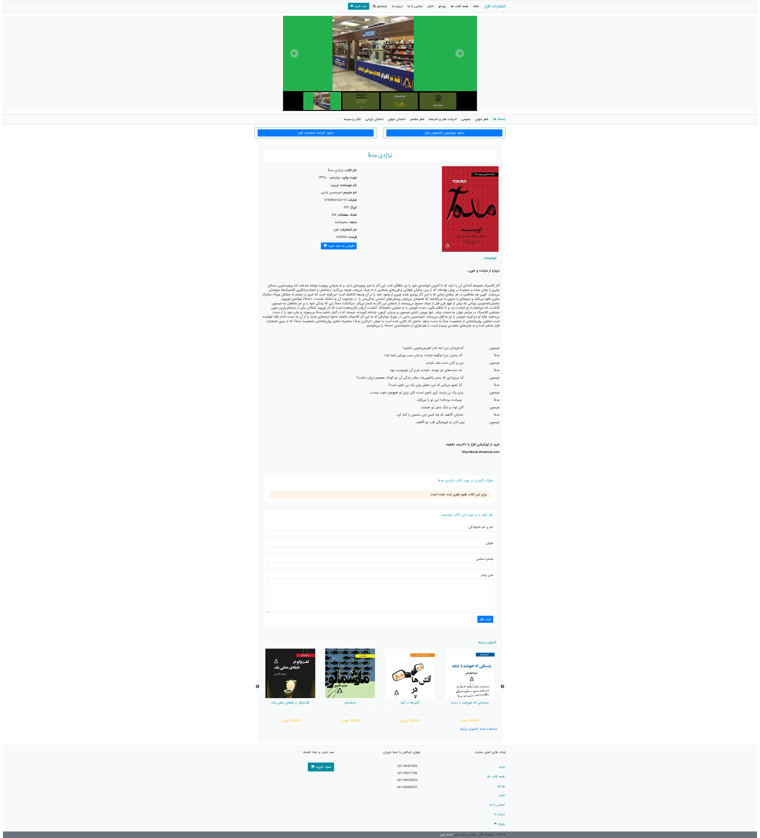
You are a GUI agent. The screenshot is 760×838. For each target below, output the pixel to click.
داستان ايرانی (374, 119)
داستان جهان (396, 119)
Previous (257, 687)
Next (502, 687)
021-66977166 (407, 773)
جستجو (381, 6)
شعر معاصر (417, 119)
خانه (476, 6)
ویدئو (442, 6)
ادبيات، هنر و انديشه (443, 119)
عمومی (465, 119)
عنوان (489, 543)
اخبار (430, 6)
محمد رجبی (446, 834)
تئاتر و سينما (352, 119)
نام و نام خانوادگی (480, 527)
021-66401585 (407, 766)
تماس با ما (415, 6)
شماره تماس (484, 559)
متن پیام (487, 575)
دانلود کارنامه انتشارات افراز (315, 133)
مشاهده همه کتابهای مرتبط (478, 729)
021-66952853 (407, 780)
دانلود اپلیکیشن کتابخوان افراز (444, 133)
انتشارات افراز (495, 6)
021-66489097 (407, 787)
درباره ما (397, 6)
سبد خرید (360, 6)
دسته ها (499, 119)
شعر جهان (481, 119)
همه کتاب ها (459, 6)
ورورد (501, 824)
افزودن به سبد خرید (340, 246)
